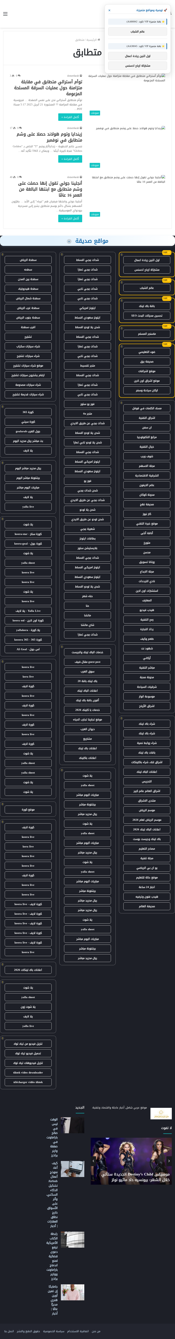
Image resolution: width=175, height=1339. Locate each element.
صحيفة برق (146, 361)
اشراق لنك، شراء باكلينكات (146, 762)
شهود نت (147, 648)
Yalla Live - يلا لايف (28, 610)
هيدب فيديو (147, 610)
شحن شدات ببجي (87, 490)
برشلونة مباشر (87, 804)
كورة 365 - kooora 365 (28, 639)
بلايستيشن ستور (87, 548)
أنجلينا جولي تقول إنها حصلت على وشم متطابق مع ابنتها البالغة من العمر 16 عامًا (50, 189)
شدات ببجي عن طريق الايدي (87, 423)
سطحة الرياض (28, 260)
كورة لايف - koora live (28, 904)
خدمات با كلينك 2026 (87, 710)
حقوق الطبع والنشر (28, 1331)
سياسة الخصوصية (53, 1331)
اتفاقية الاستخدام (78, 1331)
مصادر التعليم (147, 848)
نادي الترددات (147, 581)
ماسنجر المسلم (147, 333)
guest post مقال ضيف (87, 661)
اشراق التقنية (147, 418)
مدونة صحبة (147, 677)
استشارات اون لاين (147, 590)
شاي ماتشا (87, 625)
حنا (87, 605)
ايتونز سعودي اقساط (87, 317)
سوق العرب (87, 671)
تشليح (28, 336)
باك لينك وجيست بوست (147, 839)
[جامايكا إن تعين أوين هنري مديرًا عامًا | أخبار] (72, 1292)
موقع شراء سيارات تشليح (28, 365)
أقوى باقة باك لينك (87, 700)
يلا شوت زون (28, 1006)
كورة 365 (28, 412)
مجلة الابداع (147, 571)
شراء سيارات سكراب (28, 346)
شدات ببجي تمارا (88, 269)
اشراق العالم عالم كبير (147, 791)
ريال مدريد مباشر (87, 814)
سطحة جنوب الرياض (28, 317)
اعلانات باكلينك (87, 758)
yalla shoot (87, 785)
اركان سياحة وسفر (147, 390)
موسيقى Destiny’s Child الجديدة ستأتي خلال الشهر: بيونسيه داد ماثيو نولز (135, 1177)
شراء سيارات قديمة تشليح (28, 394)
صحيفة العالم (147, 906)
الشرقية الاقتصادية (147, 475)
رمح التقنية (146, 619)
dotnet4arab (73, 75)
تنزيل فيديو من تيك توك (28, 1043)
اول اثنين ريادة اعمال (147, 260)
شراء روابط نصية (147, 743)
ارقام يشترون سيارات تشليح (28, 375)
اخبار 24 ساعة (147, 887)
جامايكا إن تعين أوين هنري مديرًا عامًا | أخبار (53, 1300)
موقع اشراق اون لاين (147, 380)
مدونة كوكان (147, 494)
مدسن (146, 552)
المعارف (147, 600)
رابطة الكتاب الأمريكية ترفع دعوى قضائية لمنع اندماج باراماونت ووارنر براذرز (52, 1256)
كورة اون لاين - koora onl (28, 620)
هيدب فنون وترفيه (147, 896)
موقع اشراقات (146, 371)
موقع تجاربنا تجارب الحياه (87, 719)
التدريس (147, 781)
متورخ (147, 542)
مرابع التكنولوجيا (147, 437)
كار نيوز (147, 514)
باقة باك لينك (147, 306)
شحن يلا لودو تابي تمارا (87, 442)
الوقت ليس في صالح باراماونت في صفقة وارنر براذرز (52, 1137)
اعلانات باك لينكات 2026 (28, 969)
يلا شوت (87, 775)
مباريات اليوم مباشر (87, 794)
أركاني (147, 658)
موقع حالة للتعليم (147, 877)
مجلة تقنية (146, 858)
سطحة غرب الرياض (28, 308)
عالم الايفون (146, 485)
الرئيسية (92, 39)
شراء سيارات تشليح (28, 356)
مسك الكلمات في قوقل (147, 408)
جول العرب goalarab (28, 431)
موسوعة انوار (147, 696)
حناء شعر (87, 596)
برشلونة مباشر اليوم (28, 477)
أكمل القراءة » (70, 117)
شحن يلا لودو (87, 509)
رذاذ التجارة (146, 629)
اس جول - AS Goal (28, 649)
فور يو (87, 480)
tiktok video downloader (28, 1072)
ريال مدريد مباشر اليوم (28, 468)
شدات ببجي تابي (87, 288)
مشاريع (87, 738)
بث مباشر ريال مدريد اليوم (28, 441)
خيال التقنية (147, 446)
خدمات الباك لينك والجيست (87, 652)
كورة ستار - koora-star (28, 534)
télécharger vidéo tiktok (28, 1082)
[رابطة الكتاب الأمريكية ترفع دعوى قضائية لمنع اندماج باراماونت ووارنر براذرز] (72, 1240)
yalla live (28, 506)
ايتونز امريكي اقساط (87, 461)
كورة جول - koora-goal (28, 543)
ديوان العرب (87, 729)
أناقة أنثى (147, 533)
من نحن (96, 1331)
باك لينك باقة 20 (87, 681)
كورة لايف (28, 686)
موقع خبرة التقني (147, 523)
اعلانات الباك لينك (147, 771)
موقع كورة (28, 809)
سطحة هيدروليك (28, 288)
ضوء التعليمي (147, 352)
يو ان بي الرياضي (147, 867)
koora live (28, 572)
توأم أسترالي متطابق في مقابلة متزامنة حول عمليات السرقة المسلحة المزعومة (48, 88)
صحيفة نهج (147, 504)
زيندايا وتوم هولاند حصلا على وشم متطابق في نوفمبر (49, 137)
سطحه (28, 269)
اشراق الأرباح (147, 706)
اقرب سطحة (28, 327)
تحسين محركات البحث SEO (146, 315)
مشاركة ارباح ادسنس (146, 269)
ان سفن (147, 427)
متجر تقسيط (87, 365)
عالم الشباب (147, 288)
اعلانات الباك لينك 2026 (146, 829)
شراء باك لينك (147, 723)
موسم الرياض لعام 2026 (147, 819)
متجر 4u (87, 413)
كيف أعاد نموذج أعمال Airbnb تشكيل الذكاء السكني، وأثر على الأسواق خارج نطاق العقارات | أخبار (52, 1194)
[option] (131, 1161)
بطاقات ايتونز (88, 538)
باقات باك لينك (146, 752)
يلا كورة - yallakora (28, 630)
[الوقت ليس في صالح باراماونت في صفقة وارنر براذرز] (72, 1125)
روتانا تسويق (147, 562)
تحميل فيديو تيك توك (28, 1053)
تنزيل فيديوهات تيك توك (28, 1063)
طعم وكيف (147, 638)
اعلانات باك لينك (87, 748)
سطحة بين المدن (28, 279)
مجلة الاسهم (147, 466)
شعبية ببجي (87, 529)
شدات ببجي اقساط (87, 260)
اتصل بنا (9, 1331)
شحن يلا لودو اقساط (87, 327)
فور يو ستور (87, 404)
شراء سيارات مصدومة (28, 384)
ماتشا (87, 615)
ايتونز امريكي (87, 308)
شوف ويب (147, 456)
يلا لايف (28, 450)
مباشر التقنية (147, 667)
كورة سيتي (28, 421)
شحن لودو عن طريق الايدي (87, 519)
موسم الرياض (147, 810)
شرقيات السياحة (147, 686)
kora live (28, 676)
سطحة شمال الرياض (28, 298)
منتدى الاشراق (147, 800)
